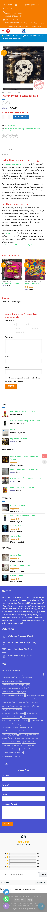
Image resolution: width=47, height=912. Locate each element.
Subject (4, 795)
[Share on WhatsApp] (4, 136)
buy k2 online (6, 703)
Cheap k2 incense (31, 713)
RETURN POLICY (16, 23)
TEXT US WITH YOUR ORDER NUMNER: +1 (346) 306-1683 (23, 896)
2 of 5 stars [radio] (21, 324)
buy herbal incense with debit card (13, 696)
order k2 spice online (27, 746)
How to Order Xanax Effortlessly (20, 649)
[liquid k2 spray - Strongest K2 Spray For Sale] (23, 31)
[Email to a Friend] (16, 136)
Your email (5, 785)
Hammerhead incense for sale (11, 131)
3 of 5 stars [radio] (10, 328)
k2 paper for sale (7, 738)
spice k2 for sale (25, 749)
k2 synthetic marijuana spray (11, 742)
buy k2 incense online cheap (28, 699)
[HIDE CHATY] (6, 906)
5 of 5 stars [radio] (10, 332)
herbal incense (6, 721)
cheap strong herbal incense (11, 717)
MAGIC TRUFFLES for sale (10, 746)
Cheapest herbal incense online (12, 710)
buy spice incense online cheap (29, 706)
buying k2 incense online (10, 699)
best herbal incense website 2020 (12, 671)
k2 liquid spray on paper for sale (29, 735)
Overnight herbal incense (10, 749)
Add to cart (21, 117)
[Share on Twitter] (12, 136)
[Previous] (1, 278)
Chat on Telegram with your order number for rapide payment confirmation (25, 37)
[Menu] (3, 31)
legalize (8, 233)
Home (4, 92)
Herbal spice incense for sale (11, 731)
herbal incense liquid (36, 721)
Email (7, 367)
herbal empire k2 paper (29, 717)
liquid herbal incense (29, 742)
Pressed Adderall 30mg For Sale (20, 656)
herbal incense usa (27, 724)
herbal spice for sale (26, 728)
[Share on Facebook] (8, 136)
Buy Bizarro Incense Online (10, 284)
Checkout (10, 27)
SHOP (6, 23)
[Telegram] (6, 892)
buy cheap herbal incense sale (33, 674)
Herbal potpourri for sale (10, 728)
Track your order (39, 23)
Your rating (9, 321)
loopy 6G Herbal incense (32, 284)
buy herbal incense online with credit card (15, 688)
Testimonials (28, 23)
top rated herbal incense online (12, 756)
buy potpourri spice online (10, 706)
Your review (9, 337)
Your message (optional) (9, 804)
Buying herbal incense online (35, 696)
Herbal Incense (14, 92)
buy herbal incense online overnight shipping (16, 685)
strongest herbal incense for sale (12, 753)
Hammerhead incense (13, 164)
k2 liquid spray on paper (9, 735)
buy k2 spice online (19, 703)
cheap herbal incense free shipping (13, 713)
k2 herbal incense (28, 731)
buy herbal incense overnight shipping (14, 692)
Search (43, 874)
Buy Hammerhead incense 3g (31, 129)
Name (7, 357)
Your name (5, 775)
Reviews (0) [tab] (6, 154)
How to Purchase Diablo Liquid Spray (22, 643)
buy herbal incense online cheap (12, 681)
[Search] (8, 31)
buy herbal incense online (24, 678)
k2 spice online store (32, 738)
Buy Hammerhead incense (13, 129)
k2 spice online (19, 738)
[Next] (45, 278)
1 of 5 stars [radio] (8, 324)
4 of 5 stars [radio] (26, 328)
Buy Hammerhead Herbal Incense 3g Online (18, 245)
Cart (15, 27)
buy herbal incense (8, 678)
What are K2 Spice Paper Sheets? (20, 636)
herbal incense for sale (21, 721)
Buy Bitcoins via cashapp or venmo (30, 27)
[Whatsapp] (6, 899)
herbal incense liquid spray (10, 724)
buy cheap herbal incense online (12, 674)
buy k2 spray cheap (33, 703)
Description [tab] (7, 150)
